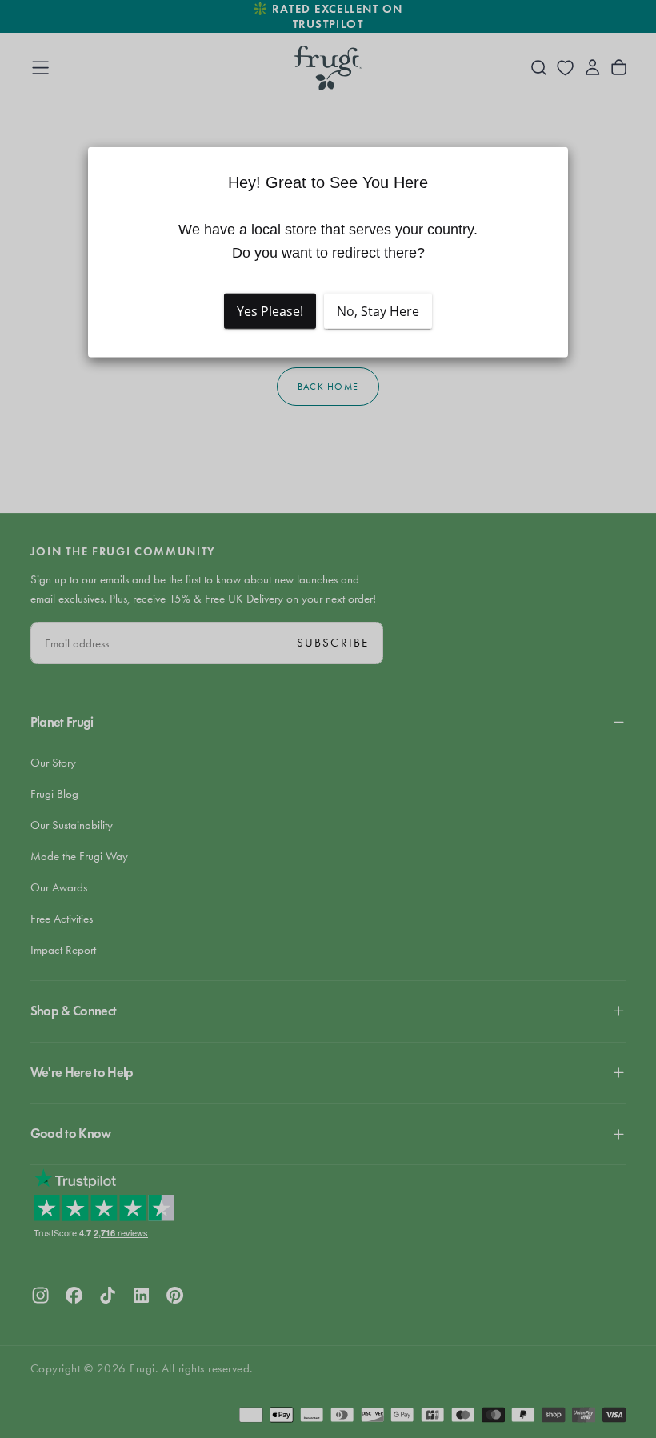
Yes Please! (270, 311)
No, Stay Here (378, 311)
